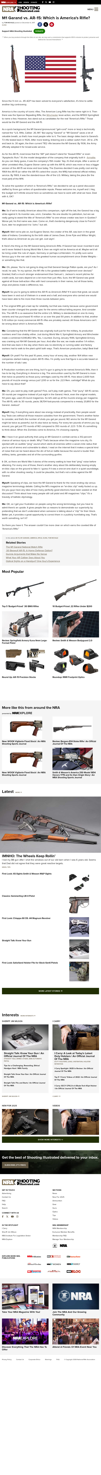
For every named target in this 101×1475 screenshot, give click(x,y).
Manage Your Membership (63, 1239)
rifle (40, 538)
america (33, 538)
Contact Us (6, 1197)
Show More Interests (65, 1139)
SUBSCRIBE (15, 1165)
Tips (8, 867)
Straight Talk (10, 1059)
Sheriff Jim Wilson (12, 1021)
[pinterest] (52, 23)
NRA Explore (7, 1239)
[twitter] (46, 23)
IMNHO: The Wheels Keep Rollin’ (28, 856)
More (17, 792)
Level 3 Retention (75, 1061)
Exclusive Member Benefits (63, 1232)
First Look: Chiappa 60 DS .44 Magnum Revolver (26, 918)
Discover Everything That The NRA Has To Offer (24, 1348)
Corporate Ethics (34, 1359)
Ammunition (57, 1200)
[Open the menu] (96, 9)
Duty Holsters (60, 1061)
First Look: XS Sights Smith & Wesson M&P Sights (27, 873)
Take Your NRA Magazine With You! (21, 1312)
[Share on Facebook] (40, 23)
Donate (34, 2)
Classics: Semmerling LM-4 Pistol (18, 896)
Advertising (6, 1193)
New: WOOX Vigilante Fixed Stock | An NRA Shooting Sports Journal (24, 742)
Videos (56, 1105)
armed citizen (22, 1059)
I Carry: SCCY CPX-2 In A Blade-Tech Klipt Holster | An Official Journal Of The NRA (75, 1087)
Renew (26, 2)
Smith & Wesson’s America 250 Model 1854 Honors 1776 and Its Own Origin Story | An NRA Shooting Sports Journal (74, 775)
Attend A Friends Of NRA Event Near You (74, 1347)
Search (5, 1208)
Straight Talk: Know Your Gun (16, 940)
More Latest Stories (61, 990)
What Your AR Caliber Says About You (25, 557)
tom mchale (53, 538)
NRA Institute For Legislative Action (16, 1235)
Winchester (52, 115)
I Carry (56, 1021)
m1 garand (24, 538)
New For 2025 (9, 1105)
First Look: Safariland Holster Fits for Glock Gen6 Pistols (30, 962)
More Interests (27, 1016)
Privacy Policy (7, 1359)
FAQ (3, 1200)
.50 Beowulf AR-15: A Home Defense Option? (29, 550)
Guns (4, 25)
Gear (54, 1204)
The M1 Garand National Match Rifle (24, 547)
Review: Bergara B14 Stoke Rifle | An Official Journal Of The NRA (74, 742)
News (4, 867)
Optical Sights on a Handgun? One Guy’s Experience (33, 561)
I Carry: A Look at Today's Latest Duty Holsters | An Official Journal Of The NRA (74, 1056)
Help (4, 1204)
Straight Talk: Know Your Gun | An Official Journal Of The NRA (24, 1054)
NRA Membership (59, 1228)
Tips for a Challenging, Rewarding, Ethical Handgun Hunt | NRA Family (22, 1067)
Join (20, 2)
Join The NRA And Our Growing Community (69, 1313)
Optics (55, 1211)
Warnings (48, 1359)
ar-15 (17, 538)
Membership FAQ (59, 1235)
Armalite (91, 157)
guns (45, 538)
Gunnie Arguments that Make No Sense (26, 554)
